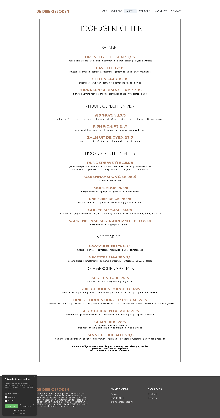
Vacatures (161, 11)
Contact (176, 11)
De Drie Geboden (53, 11)
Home (104, 11)
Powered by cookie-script (19, 413)
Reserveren (145, 11)
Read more (8, 390)
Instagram (152, 398)
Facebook (152, 394)
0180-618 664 (117, 398)
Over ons (116, 11)
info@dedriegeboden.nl (122, 401)
